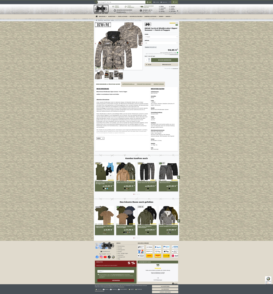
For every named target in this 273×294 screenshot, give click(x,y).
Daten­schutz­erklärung (108, 286)
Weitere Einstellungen (99, 291)
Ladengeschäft (121, 257)
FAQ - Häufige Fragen (123, 253)
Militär (162, 6)
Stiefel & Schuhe (122, 16)
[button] (174, 2)
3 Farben (168, 233)
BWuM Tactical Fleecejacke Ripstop (125, 182)
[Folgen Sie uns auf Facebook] (97, 257)
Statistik (107, 289)
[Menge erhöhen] (149, 59)
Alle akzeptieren (165, 286)
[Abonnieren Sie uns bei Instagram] (101, 257)
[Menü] (271, 277)
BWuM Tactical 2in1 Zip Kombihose (146, 182)
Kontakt (120, 251)
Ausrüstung (111, 16)
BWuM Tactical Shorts (165, 182)
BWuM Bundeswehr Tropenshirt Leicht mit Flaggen (125, 227)
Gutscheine (120, 255)
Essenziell (99, 289)
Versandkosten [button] (175, 68)
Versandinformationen (174, 54)
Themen (161, 16)
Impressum (121, 286)
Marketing (114, 289)
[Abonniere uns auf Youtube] (105, 257)
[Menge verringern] (149, 61)
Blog (119, 259)
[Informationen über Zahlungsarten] (141, 247)
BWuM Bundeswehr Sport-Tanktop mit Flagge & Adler (104, 183)
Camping (173, 6)
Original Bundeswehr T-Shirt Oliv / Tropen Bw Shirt (104, 227)
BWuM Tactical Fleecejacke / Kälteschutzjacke (145, 227)
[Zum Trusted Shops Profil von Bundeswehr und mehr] (113, 257)
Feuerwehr (163, 8)
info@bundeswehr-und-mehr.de (124, 10)
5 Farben (126, 233)
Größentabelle (128, 84)
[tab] (108, 84)
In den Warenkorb (165, 60)
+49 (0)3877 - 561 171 (106, 254)
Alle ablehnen (165, 289)
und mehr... (173, 11)
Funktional (139, 289)
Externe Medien (123, 289)
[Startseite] (101, 9)
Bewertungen (159, 84)
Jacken (112, 20)
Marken (168, 16)
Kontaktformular (121, 12)
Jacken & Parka (107, 20)
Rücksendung (121, 246)
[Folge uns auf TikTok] (109, 257)
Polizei (162, 9)
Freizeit (172, 8)
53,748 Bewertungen (158, 280)
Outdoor (173, 9)
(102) (177, 23)
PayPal (132, 289)
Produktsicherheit (144, 84)
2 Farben (147, 190)
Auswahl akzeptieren (165, 292)
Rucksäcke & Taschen (136, 16)
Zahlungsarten (121, 249)
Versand (120, 248)
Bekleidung (102, 16)
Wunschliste (167, 64)
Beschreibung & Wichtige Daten (108, 84)
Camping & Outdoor (150, 16)
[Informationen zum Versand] (149, 256)
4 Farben (104, 190)
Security (162, 11)
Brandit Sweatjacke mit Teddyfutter (168, 226)
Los (150, 2)
